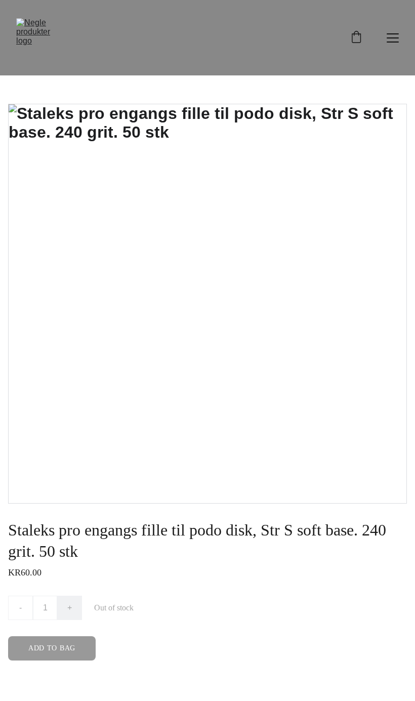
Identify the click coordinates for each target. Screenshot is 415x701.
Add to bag (51, 648)
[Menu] (393, 38)
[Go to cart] (356, 37)
